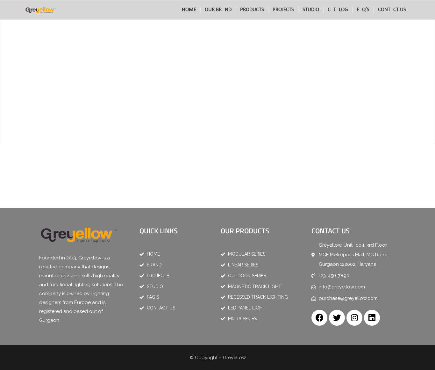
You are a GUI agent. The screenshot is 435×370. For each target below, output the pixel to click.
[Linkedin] (372, 318)
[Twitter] (337, 318)
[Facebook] (319, 318)
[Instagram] (354, 318)
